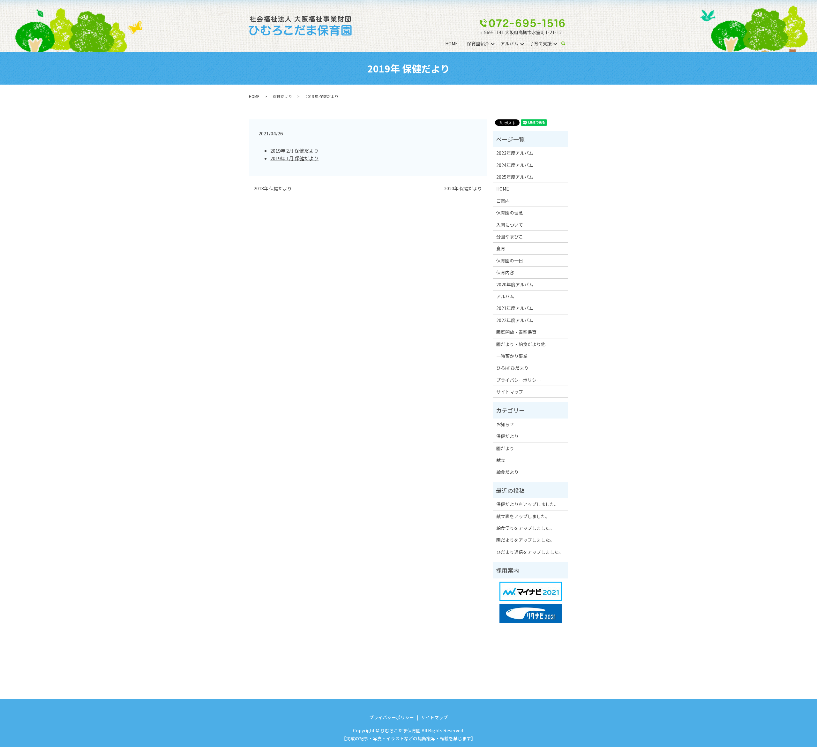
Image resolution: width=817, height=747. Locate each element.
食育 (500, 248)
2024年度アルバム (514, 165)
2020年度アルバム (514, 284)
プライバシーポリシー (518, 380)
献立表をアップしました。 (523, 516)
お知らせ (505, 424)
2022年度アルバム (514, 320)
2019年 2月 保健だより (294, 150)
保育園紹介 (478, 43)
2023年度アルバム (514, 153)
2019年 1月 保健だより (294, 158)
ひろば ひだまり (512, 368)
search (566, 44)
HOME (451, 43)
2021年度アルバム (514, 308)
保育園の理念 (509, 212)
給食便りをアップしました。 (525, 528)
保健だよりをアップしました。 (527, 504)
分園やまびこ (509, 236)
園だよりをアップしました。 (525, 540)
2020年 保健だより (463, 188)
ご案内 (503, 201)
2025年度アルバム (514, 177)
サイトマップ (509, 392)
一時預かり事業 (512, 356)
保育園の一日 (509, 260)
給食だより (507, 472)
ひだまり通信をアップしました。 (529, 552)
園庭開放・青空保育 (516, 332)
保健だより (282, 96)
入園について (509, 225)
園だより (505, 448)
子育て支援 (540, 43)
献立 (500, 460)
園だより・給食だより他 (520, 344)
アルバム (509, 43)
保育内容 (505, 272)
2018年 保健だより (273, 188)
